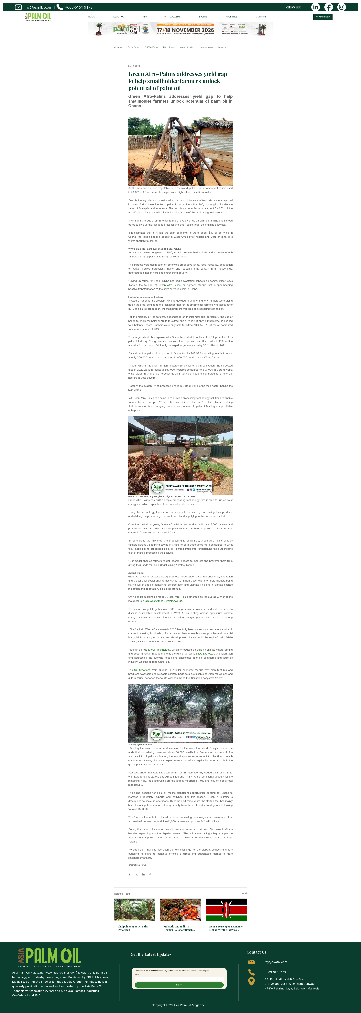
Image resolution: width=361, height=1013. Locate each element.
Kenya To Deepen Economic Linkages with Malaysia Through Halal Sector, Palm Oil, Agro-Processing (226, 928)
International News (137, 865)
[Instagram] (341, 7)
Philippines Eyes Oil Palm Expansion (133, 928)
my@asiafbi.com (38, 7)
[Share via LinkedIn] (143, 874)
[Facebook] (328, 7)
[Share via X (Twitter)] (136, 874)
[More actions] (231, 66)
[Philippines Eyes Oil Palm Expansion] (134, 910)
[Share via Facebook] (129, 874)
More (220, 47)
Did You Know (151, 47)
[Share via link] (150, 874)
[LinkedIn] (315, 7)
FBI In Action (169, 47)
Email (138, 974)
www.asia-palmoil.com (60, 972)
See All (243, 893)
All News (118, 47)
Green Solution (187, 47)
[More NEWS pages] (165, 16)
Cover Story (133, 47)
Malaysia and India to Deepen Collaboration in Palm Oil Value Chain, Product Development (178, 928)
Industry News (206, 47)
